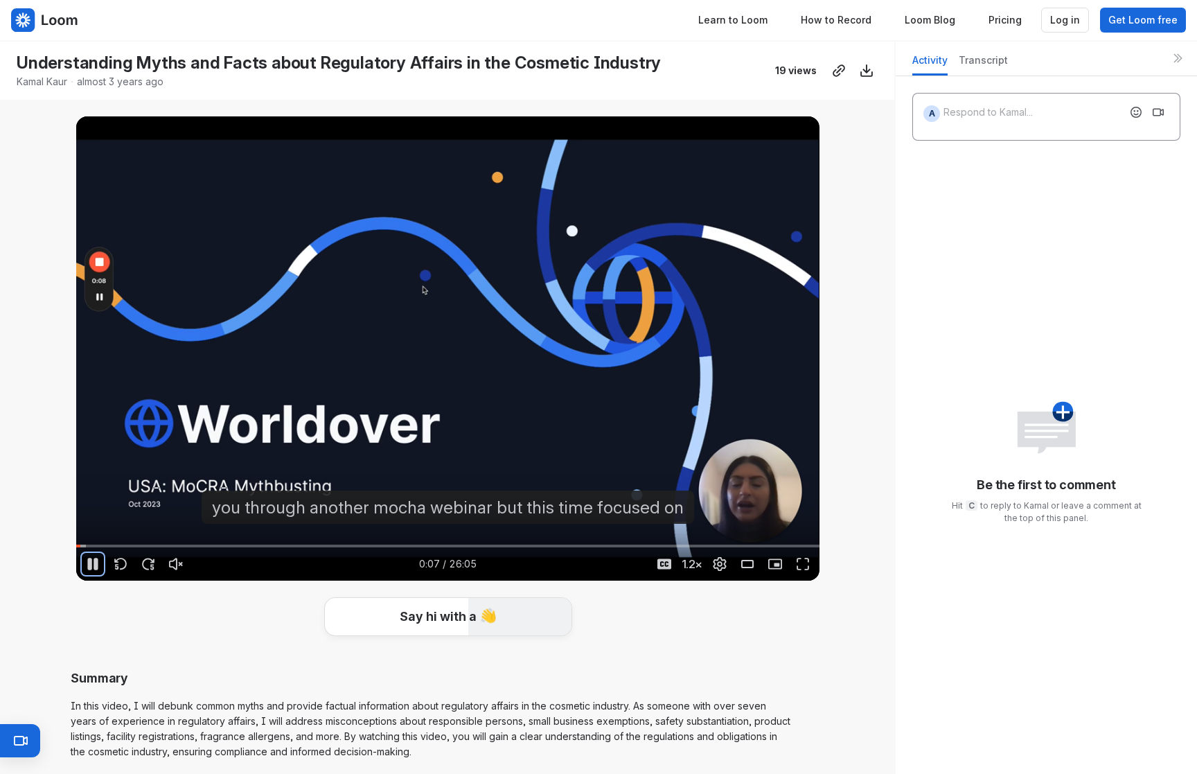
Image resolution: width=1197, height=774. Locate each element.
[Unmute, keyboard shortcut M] (176, 564)
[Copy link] (839, 71)
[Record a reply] (1158, 112)
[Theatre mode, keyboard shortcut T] (747, 564)
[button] (448, 616)
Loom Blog (930, 20)
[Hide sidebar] (1177, 58)
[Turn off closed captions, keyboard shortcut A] (664, 564)
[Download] (866, 71)
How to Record (836, 20)
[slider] (447, 546)
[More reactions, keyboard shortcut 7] (551, 658)
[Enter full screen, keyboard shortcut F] (803, 564)
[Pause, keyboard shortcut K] (93, 564)
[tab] (930, 64)
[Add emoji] (1136, 112)
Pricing (1005, 20)
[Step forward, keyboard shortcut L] (148, 564)
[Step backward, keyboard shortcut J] (120, 564)
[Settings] (720, 564)
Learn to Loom (733, 20)
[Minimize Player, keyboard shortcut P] (775, 564)
